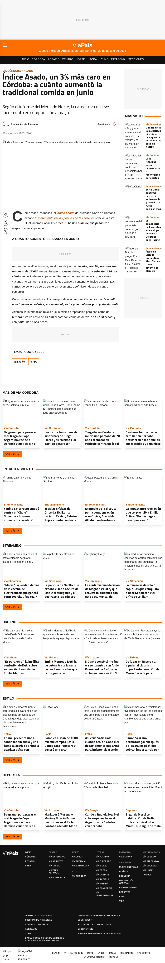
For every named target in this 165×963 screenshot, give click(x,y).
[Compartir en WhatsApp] (5, 223)
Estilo (122, 897)
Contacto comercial (37, 924)
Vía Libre (148, 870)
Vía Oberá (101, 870)
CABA (28, 866)
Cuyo (104, 59)
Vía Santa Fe (103, 875)
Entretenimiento (128, 888)
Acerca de (31, 929)
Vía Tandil (54, 866)
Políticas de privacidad (38, 920)
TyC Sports (143, 953)
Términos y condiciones (38, 915)
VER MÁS (10, 454)
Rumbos (147, 875)
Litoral (92, 59)
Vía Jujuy (77, 857)
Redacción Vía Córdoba (24, 124)
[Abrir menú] (21, 45)
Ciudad (112, 953)
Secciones (136, 59)
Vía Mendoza (79, 876)
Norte (80, 59)
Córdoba (38, 59)
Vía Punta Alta (57, 877)
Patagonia (118, 59)
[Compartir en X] (5, 231)
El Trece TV (76, 953)
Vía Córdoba (12, 71)
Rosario (53, 59)
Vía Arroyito (56, 861)
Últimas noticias (128, 867)
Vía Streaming (151, 861)
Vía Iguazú (101, 866)
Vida (121, 901)
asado (28, 71)
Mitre (90, 953)
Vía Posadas (103, 857)
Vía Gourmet (150, 866)
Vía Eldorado (103, 861)
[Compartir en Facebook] (5, 214)
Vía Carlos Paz (57, 857)
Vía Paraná (102, 884)
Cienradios (126, 953)
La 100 (101, 953)
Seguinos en (104, 124)
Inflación (19, 362)
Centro (67, 59)
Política (123, 871)
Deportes (124, 892)
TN (65, 953)
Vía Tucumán (79, 861)
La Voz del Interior (95, 957)
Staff (28, 933)
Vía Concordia (104, 888)
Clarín (56, 953)
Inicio (25, 59)
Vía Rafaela (102, 879)
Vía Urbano (149, 857)
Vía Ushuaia (125, 857)
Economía (124, 876)
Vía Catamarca (80, 866)
